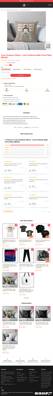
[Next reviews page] (49, 211)
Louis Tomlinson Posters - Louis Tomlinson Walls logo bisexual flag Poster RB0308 (10, 266)
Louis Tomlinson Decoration (11, 10)
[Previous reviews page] (43, 211)
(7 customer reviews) (11, 62)
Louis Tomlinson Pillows (25, 10)
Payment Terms (32, 375)
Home (2, 10)
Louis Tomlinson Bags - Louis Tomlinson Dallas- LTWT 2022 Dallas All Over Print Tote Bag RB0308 (26, 290)
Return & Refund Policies (34, 377)
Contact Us (31, 379)
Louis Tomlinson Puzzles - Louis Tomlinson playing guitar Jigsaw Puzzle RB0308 (42, 266)
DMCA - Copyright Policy (22, 377)
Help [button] (50, 394)
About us (18, 372)
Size (2, 67)
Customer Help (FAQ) (33, 380)
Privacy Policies (20, 375)
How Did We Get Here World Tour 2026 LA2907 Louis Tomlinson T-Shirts (9, 241)
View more (26, 298)
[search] (48, 5)
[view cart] (50, 5)
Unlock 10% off (2, 390)
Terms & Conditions (21, 373)
